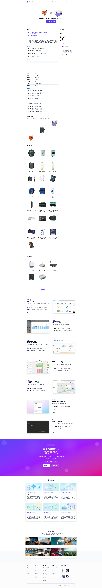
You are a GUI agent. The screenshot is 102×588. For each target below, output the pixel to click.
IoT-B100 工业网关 (53, 270)
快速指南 (47, 512)
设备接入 (34, 492)
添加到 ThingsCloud (52, 21)
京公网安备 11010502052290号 (67, 585)
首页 (45, 1)
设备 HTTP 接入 (45, 576)
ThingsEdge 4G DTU (31, 158)
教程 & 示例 (44, 573)
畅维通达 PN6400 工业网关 (42, 270)
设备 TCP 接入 (45, 577)
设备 (59, 1)
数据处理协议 (28, 573)
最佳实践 (31, 492)
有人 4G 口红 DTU (42, 184)
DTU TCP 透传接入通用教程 (32, 35)
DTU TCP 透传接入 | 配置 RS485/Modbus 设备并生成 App (37, 36)
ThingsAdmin (53, 573)
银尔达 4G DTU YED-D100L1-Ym (42, 196)
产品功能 (28, 492)
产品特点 (29, 46)
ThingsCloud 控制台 (54, 567)
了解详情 (28, 312)
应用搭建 (69, 512)
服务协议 (28, 570)
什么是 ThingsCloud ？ (46, 567)
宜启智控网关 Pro (42, 282)
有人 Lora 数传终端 (31, 196)
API (44, 512)
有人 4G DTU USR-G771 (53, 184)
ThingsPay (53, 574)
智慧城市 (36, 573)
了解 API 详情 (54, 432)
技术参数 (29, 59)
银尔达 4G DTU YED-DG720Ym (31, 210)
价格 (52, 1)
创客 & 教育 (36, 567)
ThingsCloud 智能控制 (31, 101)
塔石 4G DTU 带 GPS (31, 171)
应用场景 (29, 88)
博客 (62, 1)
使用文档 (44, 570)
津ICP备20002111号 (60, 585)
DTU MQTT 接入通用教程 (32, 33)
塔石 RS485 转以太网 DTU (53, 171)
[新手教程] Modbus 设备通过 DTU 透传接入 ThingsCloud (37, 32)
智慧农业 (36, 577)
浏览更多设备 (42, 289)
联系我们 (28, 567)
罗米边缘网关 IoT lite (31, 282)
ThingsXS (53, 570)
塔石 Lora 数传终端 (31, 184)
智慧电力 (36, 576)
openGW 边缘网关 (31, 270)
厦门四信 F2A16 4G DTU (31, 251)
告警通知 (45, 492)
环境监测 (36, 570)
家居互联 (36, 574)
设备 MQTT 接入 (45, 574)
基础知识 (63, 492)
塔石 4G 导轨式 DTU (42, 171)
